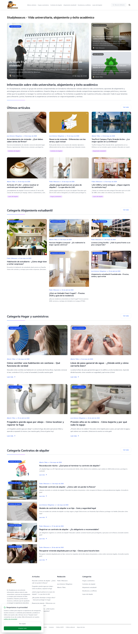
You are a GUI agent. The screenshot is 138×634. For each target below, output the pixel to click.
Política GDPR (60, 627)
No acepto (22, 624)
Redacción (61, 577)
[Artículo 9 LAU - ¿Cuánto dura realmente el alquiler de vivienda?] (48, 51)
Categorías (86, 577)
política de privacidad (10, 619)
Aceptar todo (22, 628)
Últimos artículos (31, 5)
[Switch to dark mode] (129, 5)
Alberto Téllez (96, 136)
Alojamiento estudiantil (69, 5)
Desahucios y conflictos (84, 5)
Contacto (51, 627)
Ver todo (126, 107)
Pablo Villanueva (54, 181)
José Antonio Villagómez (14, 136)
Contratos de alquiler (56, 5)
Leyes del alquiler (97, 5)
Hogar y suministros (43, 5)
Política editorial (70, 627)
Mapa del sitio (81, 627)
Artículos (36, 577)
